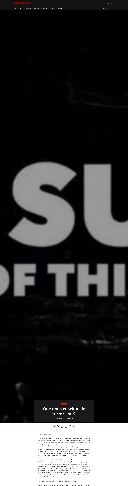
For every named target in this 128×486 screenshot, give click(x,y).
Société (22, 8)
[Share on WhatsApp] (66, 426)
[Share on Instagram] (62, 426)
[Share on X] (73, 426)
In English (60, 8)
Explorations (44, 8)
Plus (66, 8)
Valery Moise (61, 418)
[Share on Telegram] (69, 426)
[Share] (54, 426)
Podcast (52, 8)
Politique (29, 8)
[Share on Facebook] (58, 426)
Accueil (16, 8)
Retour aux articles (45, 434)
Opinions (36, 8)
